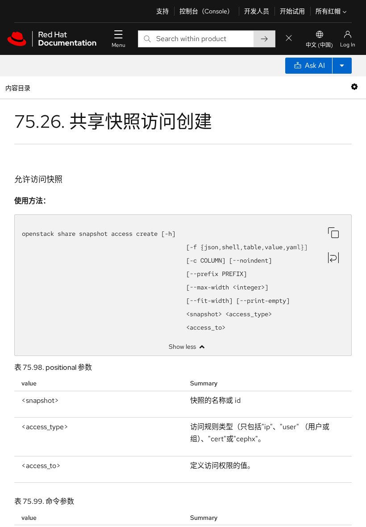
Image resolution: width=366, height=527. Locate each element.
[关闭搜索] (289, 38)
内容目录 (17, 87)
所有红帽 (328, 11)
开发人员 (256, 11)
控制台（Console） (206, 11)
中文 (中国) (319, 45)
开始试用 (292, 11)
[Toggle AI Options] (342, 66)
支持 (162, 11)
